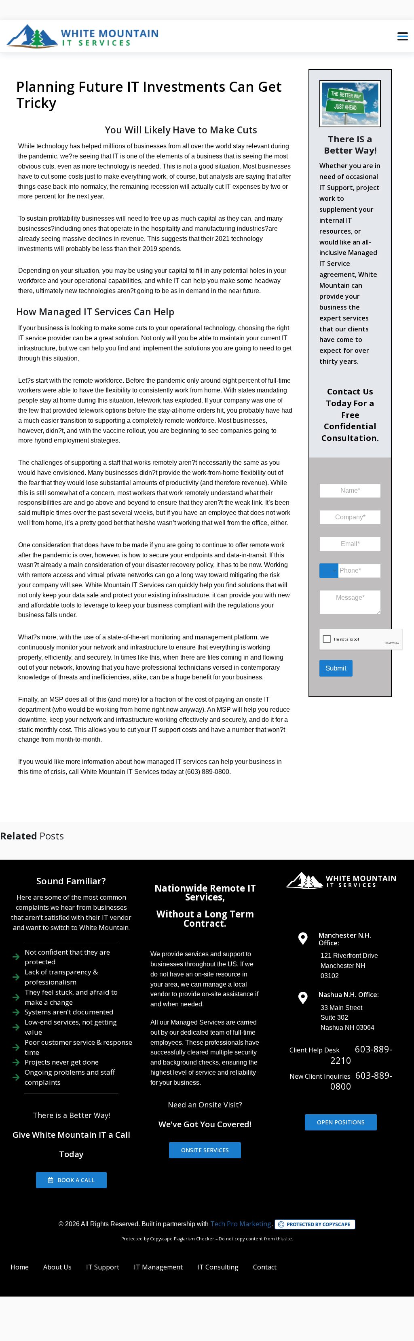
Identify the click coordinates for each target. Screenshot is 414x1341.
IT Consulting (218, 1267)
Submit (335, 668)
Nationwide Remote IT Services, (205, 892)
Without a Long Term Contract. (205, 918)
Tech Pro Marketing (240, 1223)
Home (20, 1267)
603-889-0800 (361, 1080)
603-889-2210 (361, 1054)
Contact (265, 1267)
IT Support (102, 1267)
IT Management (158, 1267)
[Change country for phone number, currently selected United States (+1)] (328, 570)
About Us (57, 1267)
